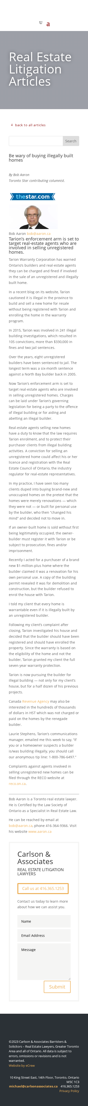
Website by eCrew (22, 1065)
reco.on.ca (17, 783)
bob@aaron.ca (39, 233)
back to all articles (30, 125)
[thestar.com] (32, 201)
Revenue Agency (35, 701)
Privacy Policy (69, 1091)
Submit (57, 986)
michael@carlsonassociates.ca (33, 1086)
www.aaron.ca (40, 831)
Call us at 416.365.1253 (43, 888)
